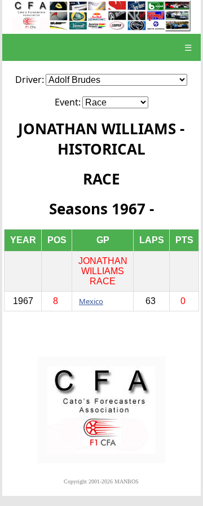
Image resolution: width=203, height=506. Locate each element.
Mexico (91, 301)
